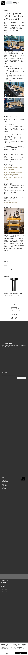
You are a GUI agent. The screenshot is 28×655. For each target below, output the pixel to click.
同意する (21, 653)
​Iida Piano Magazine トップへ (14, 310)
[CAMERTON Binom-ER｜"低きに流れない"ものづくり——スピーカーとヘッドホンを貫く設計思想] (14, 284)
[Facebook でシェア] (4, 269)
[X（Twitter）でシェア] (7, 269)
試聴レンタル (4, 484)
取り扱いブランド (4, 480)
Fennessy (3, 585)
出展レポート (7, 261)
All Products (3, 582)
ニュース (3, 478)
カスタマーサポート (5, 485)
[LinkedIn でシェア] (11, 269)
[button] (14, 2)
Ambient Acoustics (4, 583)
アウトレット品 (4, 591)
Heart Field (6, 263)
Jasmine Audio (4, 589)
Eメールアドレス (5, 372)
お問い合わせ (4, 488)
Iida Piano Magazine (5, 481)
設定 (7, 653)
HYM (2, 588)
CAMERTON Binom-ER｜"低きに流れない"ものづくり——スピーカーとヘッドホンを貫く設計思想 (13, 295)
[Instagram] (16, 318)
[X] (12, 318)
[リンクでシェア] (14, 269)
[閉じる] (26, 644)
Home (3, 477)
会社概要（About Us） (5, 487)
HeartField (3, 586)
